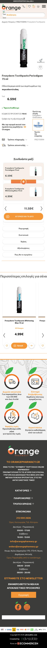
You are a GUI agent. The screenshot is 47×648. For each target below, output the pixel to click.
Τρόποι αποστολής (16, 145)
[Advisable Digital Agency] (23, 638)
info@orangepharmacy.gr (23, 541)
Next (41, 208)
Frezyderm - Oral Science (37, 116)
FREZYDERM (21, 22)
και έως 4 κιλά (11, 399)
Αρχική (4, 22)
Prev (5, 208)
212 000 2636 (23, 518)
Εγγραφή (23, 594)
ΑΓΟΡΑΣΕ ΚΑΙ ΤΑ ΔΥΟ (24, 216)
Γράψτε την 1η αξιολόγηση (12, 119)
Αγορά (20, 345)
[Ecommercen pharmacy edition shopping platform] (23, 644)
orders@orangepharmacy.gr (23, 546)
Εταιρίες (12, 22)
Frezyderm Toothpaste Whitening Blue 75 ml (19, 322)
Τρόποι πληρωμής (16, 139)
